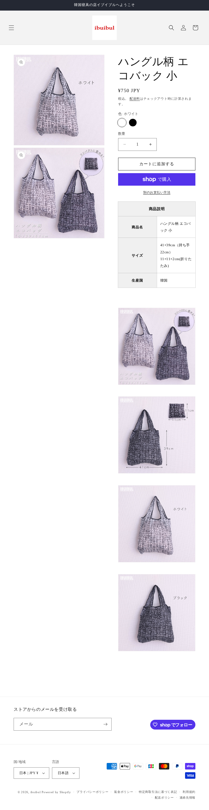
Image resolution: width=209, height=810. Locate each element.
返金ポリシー (123, 791)
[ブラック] (133, 122)
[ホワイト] (122, 122)
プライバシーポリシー (92, 791)
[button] (11, 28)
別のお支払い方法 (156, 192)
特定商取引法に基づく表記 (158, 791)
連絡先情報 (188, 797)
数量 (121, 134)
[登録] (105, 724)
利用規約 (189, 791)
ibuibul (35, 792)
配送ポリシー (164, 797)
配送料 (135, 99)
